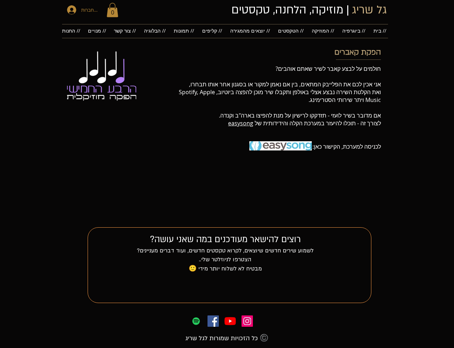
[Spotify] (196, 321)
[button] (112, 10)
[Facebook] (213, 321)
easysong (240, 123)
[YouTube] (230, 321)
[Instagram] (247, 321)
